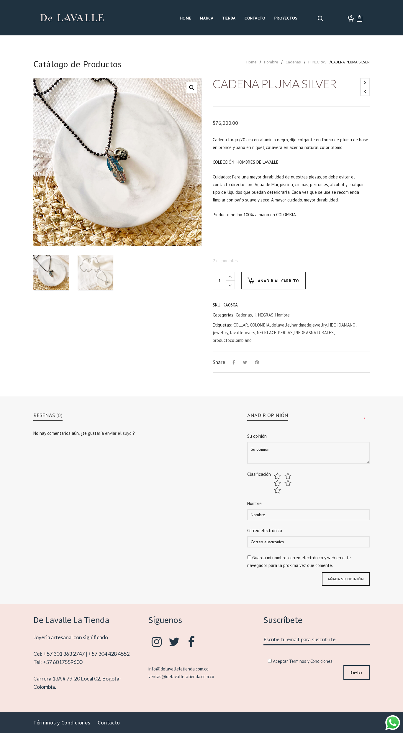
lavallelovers (242, 332)
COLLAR (240, 325)
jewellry (220, 332)
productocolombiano (232, 340)
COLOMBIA (260, 325)
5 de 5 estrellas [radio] (278, 490)
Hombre (271, 62)
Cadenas (293, 62)
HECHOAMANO (342, 325)
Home (251, 62)
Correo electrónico (264, 530)
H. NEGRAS (317, 62)
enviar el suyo (119, 433)
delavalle (280, 325)
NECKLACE (266, 332)
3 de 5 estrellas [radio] (278, 483)
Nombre (254, 503)
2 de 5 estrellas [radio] (288, 476)
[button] (191, 87)
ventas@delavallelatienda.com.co (181, 676)
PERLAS (285, 332)
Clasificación (259, 474)
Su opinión (257, 436)
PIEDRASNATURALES (314, 332)
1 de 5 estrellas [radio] (278, 476)
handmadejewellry (309, 325)
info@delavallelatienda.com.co (178, 669)
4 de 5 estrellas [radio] (288, 483)
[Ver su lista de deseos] (359, 18)
